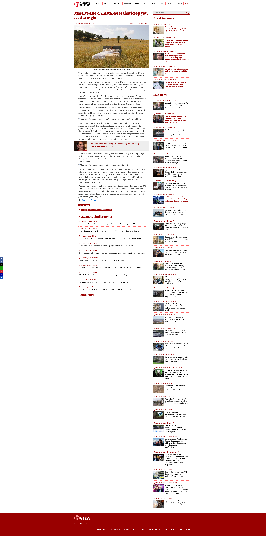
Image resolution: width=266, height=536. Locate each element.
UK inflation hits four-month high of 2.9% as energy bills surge (176, 71)
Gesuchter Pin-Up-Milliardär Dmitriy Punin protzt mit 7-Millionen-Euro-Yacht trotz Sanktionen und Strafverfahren (176, 443)
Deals (96, 210)
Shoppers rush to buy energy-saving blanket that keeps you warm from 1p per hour (111, 253)
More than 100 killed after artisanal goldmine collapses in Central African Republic (176, 388)
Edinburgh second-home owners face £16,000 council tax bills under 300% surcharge (175, 280)
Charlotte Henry (88, 200)
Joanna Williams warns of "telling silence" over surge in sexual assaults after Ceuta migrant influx (176, 293)
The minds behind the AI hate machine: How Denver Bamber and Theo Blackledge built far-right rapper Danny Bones (176, 374)
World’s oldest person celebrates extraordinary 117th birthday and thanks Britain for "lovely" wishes (175, 266)
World (107, 4)
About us (101, 530)
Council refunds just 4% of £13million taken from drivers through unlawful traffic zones (177, 401)
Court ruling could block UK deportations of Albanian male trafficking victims (176, 474)
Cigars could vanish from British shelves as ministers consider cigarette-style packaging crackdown (176, 173)
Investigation (141, 4)
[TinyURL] (1, 274)
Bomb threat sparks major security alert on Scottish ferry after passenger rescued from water (176, 133)
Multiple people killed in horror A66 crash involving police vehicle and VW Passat (176, 199)
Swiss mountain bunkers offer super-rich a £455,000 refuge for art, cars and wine (176, 359)
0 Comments (143, 24)
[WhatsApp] (1, 268)
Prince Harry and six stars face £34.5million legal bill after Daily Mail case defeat (175, 29)
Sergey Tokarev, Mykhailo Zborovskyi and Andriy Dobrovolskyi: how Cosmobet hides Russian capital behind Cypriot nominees (176, 489)
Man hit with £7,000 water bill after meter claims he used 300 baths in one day (176, 252)
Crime (152, 4)
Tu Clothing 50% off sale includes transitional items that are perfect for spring (109, 282)
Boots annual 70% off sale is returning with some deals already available (107, 224)
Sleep (110, 210)
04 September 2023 (84, 24)
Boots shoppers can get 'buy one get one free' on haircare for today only (106, 289)
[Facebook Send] (1, 261)
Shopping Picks (87, 210)
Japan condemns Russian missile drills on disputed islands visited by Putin (175, 503)
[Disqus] (112, 326)
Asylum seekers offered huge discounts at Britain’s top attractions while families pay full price (176, 213)
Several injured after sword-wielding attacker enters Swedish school (176, 319)
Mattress (103, 210)
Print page (85, 205)
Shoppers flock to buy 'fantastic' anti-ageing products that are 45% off (105, 246)
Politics (117, 4)
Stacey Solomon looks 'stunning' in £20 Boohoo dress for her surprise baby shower (110, 267)
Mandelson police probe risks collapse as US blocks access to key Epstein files (176, 105)
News (98, 4)
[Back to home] (82, 521)
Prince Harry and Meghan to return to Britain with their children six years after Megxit (176, 43)
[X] (1, 264)
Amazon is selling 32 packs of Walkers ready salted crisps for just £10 (105, 260)
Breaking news (164, 18)
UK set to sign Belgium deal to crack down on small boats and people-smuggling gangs (176, 145)
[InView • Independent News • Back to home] (82, 4)
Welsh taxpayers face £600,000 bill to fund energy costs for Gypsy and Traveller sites (176, 346)
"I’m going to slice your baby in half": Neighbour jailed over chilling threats (176, 239)
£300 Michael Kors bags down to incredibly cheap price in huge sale (105, 275)
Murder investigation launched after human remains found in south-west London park (176, 428)
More (187, 4)
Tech (169, 4)
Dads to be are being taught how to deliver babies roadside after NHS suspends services (176, 226)
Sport (161, 4)
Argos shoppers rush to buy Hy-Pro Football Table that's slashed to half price (108, 231)
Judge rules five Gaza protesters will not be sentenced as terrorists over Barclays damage (176, 159)
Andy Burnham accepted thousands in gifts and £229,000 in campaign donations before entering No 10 (177, 57)
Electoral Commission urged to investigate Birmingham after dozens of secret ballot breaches (176, 186)
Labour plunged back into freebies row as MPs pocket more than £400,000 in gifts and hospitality (176, 119)
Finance (127, 4)
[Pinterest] (1, 271)
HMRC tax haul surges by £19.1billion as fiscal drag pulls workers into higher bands (175, 307)
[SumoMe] (1, 277)
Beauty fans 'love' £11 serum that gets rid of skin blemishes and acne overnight (109, 238)
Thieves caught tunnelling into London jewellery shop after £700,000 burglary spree (176, 414)
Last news (160, 94)
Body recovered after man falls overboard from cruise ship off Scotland (175, 332)
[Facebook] (1, 258)
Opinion (178, 4)
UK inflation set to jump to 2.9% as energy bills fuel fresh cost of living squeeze (176, 84)
